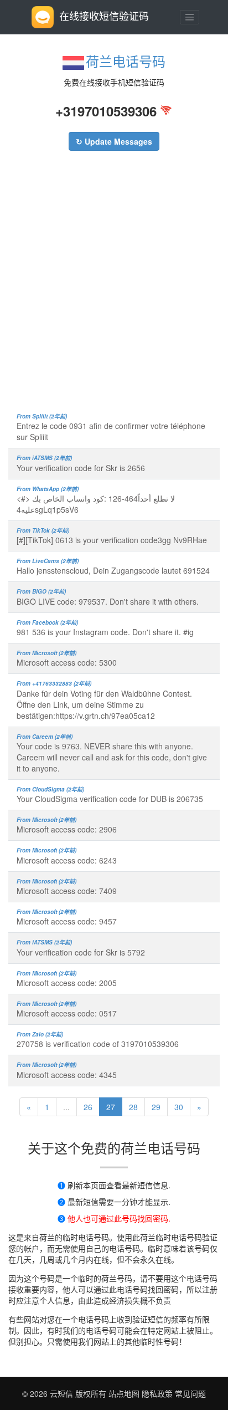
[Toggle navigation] (190, 17)
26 (88, 1106)
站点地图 (123, 1393)
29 (156, 1106)
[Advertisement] (114, 287)
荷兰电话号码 (125, 60)
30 (178, 1106)
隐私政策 (156, 1393)
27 (110, 1106)
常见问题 (190, 1393)
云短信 (62, 1393)
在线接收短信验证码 (104, 15)
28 (133, 1106)
